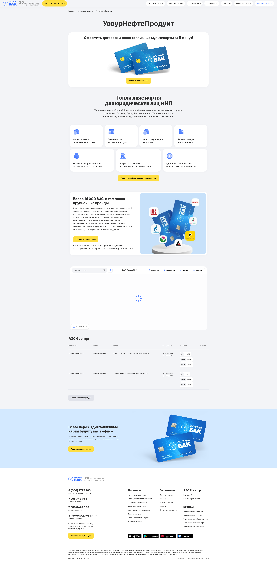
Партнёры (163, 499)
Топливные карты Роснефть (194, 523)
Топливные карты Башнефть (194, 527)
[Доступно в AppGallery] (168, 536)
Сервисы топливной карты (138, 502)
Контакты (227, 3)
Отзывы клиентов (166, 502)
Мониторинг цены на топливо (139, 510)
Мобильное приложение (137, 506)
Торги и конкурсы (134, 514)
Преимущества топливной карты (140, 499)
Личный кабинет (263, 3)
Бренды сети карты (85, 11)
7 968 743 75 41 (78, 498)
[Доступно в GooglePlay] (151, 536)
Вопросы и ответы (135, 521)
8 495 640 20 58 (79, 515)
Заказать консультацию (55, 3)
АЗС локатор (193, 3)
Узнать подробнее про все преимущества (138, 178)
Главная (71, 11)
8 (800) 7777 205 (243, 3)
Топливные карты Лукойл (193, 511)
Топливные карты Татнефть (194, 515)
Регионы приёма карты (192, 499)
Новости (163, 506)
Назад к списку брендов (81, 398)
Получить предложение (138, 81)
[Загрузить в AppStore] (135, 536)
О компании (211, 3)
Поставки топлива (175, 3)
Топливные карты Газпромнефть (195, 519)
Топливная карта (155, 3)
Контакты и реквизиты (168, 510)
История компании (167, 495)
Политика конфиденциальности (198, 558)
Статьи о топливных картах (138, 518)
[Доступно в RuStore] (185, 536)
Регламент (180, 558)
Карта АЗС (187, 495)
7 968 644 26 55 (78, 507)
